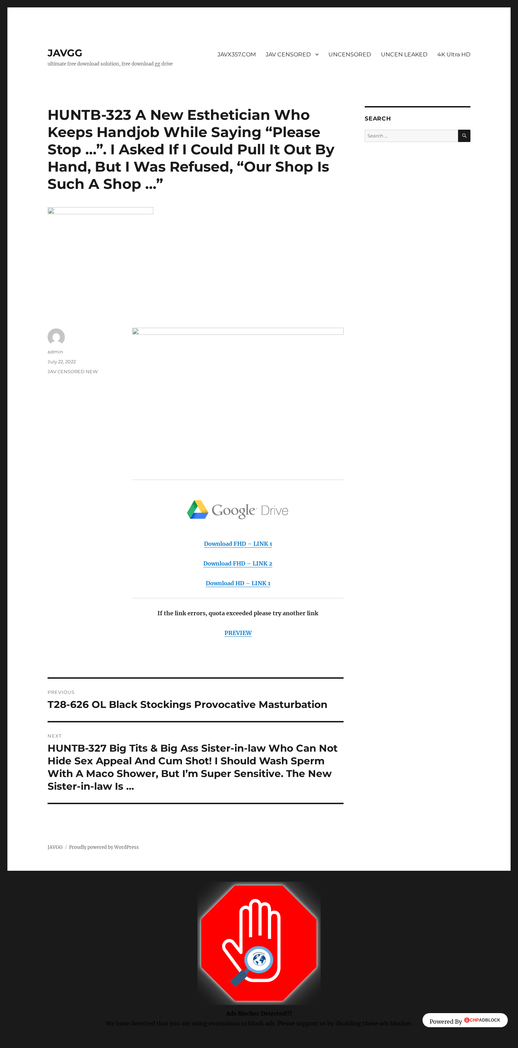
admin (55, 352)
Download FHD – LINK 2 (237, 563)
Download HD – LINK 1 (238, 583)
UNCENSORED (349, 54)
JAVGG (65, 53)
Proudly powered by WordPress (104, 847)
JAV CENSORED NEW (73, 371)
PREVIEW (238, 632)
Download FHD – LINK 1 (238, 543)
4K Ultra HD (453, 54)
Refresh (256, 1043)
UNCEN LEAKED (404, 54)
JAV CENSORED (288, 54)
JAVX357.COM (236, 54)
